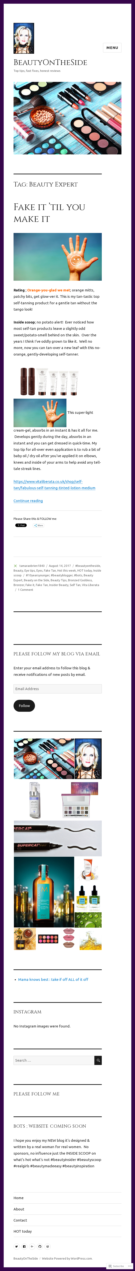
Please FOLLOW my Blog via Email (57, 654)
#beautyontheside (87, 565)
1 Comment (25, 589)
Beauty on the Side (36, 580)
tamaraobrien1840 (32, 565)
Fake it (29, 585)
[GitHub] (40, 1247)
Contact (20, 1220)
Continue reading (28, 501)
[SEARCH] (98, 1060)
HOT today (84, 570)
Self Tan (75, 585)
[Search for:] (54, 1060)
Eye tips (29, 570)
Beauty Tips (59, 580)
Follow (24, 706)
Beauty (18, 570)
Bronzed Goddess (80, 580)
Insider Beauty (58, 585)
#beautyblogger (62, 575)
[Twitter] (17, 1247)
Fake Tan (50, 570)
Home (19, 1198)
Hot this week (66, 570)
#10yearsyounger (37, 575)
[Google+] (32, 1247)
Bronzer (19, 585)
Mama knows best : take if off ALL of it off (53, 979)
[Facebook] (24, 1247)
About (19, 1209)
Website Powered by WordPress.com (67, 1258)
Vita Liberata (90, 585)
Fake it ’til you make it (49, 213)
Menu (112, 48)
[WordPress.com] (47, 1247)
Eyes (39, 570)
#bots (78, 575)
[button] (44, 758)
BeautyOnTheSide (50, 62)
